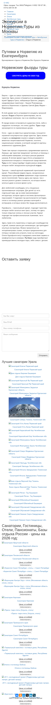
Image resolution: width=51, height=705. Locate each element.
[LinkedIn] (30, 695)
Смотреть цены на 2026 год (25, 75)
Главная (10, 11)
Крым (9, 34)
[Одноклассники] (20, 695)
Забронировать (25, 552)
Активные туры (13, 29)
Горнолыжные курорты (16, 26)
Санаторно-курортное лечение (19, 36)
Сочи (9, 31)
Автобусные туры (14, 19)
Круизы (10, 24)
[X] (27, 695)
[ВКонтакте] (16, 695)
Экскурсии (11, 21)
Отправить (43, 355)
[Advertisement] (25, 288)
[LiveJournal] (34, 695)
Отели (9, 16)
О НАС (6, 2)
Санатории (11, 14)
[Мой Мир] (23, 695)
